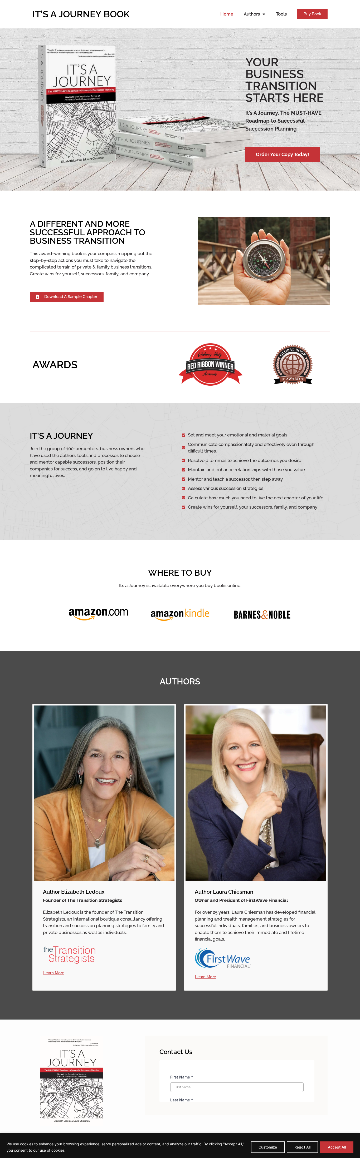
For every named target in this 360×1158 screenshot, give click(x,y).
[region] (180, 1145)
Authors (252, 14)
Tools (281, 14)
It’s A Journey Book (81, 14)
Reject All (302, 1147)
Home (226, 14)
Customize (268, 1147)
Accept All (337, 1147)
